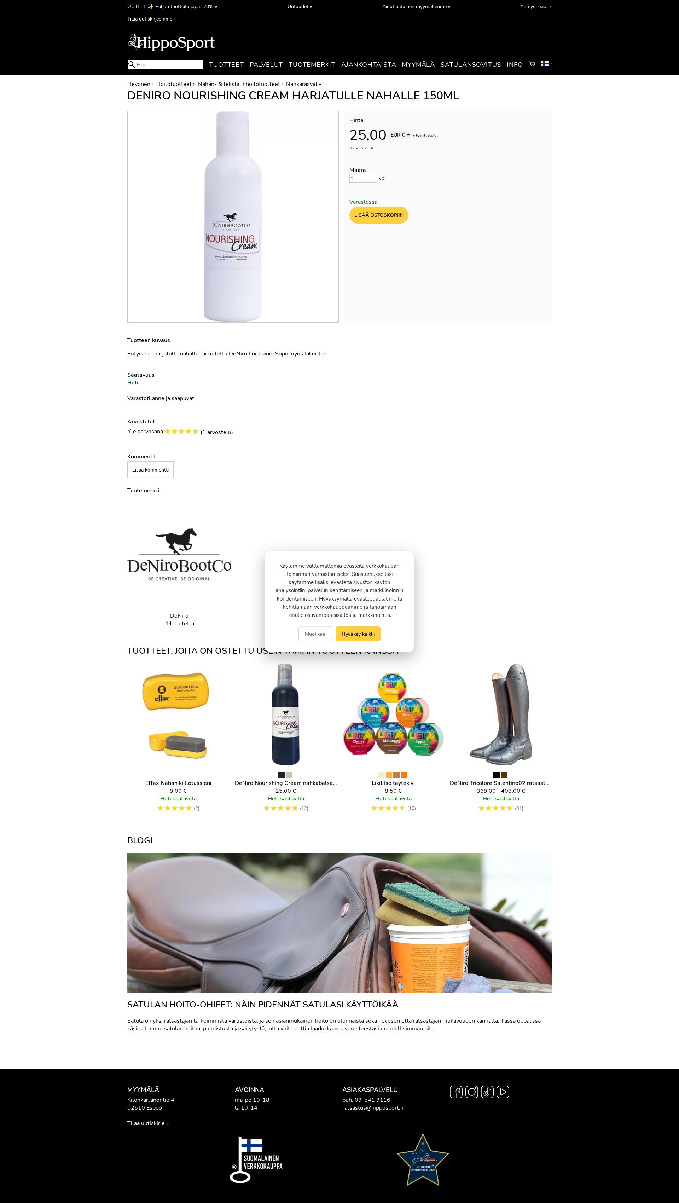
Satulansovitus (471, 64)
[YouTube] (503, 1093)
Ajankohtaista (368, 64)
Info (515, 64)
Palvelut (266, 64)
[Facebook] (456, 1093)
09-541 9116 (372, 1100)
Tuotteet (226, 64)
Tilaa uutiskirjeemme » (151, 18)
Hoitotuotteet (175, 84)
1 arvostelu (216, 432)
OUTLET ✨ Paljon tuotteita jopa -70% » (172, 6)
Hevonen (140, 84)
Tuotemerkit (312, 64)
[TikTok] (487, 1093)
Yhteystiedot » (536, 6)
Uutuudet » (300, 6)
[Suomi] (546, 65)
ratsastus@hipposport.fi (373, 1108)
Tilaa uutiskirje (146, 1123)
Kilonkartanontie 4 (150, 1100)
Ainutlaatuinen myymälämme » (416, 6)
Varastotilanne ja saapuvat (160, 398)
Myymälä (418, 64)
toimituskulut (427, 135)
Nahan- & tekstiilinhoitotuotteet (241, 84)
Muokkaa (315, 633)
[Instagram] (471, 1093)
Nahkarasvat (303, 84)
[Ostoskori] (532, 65)
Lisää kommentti (150, 469)
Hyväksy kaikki (358, 633)
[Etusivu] (171, 50)
